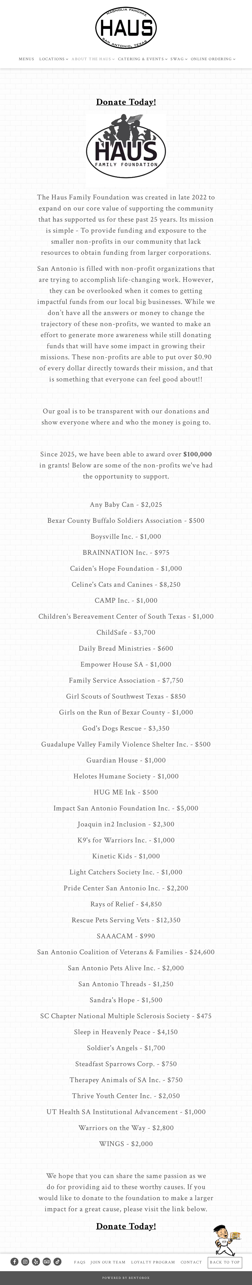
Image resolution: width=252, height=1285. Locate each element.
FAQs (79, 1262)
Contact (192, 1262)
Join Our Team (108, 1262)
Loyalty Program (153, 1262)
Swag (178, 58)
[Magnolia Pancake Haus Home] (126, 27)
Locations (53, 58)
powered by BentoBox (126, 1278)
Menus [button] (26, 59)
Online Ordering (212, 58)
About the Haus (92, 58)
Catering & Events (142, 58)
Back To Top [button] (225, 1262)
